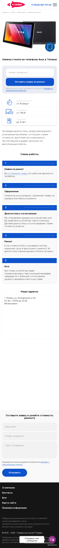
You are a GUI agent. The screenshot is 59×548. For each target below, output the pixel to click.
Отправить (15, 472)
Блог (4, 498)
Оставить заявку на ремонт (30, 82)
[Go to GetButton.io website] (52, 545)
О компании (8, 487)
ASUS (13, 12)
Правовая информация (14, 508)
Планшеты (21, 12)
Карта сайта (9, 503)
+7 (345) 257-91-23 (41, 5)
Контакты (7, 492)
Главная (5, 12)
